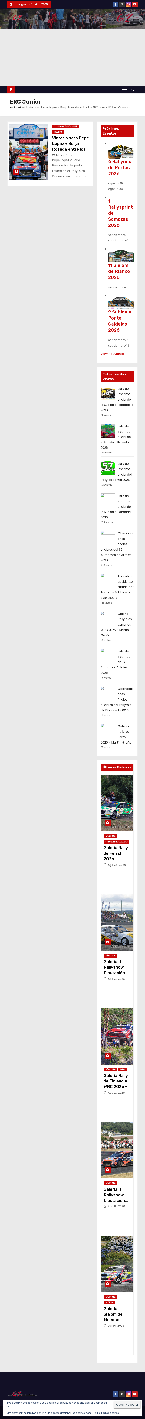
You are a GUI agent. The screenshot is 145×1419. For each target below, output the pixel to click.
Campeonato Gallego (116, 841)
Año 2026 (111, 836)
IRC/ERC (58, 132)
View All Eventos (113, 354)
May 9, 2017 (64, 155)
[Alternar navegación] (124, 89)
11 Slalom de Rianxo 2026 (119, 271)
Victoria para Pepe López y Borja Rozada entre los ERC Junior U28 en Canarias (70, 149)
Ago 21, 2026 (116, 979)
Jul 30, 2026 (116, 1326)
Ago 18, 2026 (116, 1206)
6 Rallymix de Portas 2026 (119, 167)
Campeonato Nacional (65, 126)
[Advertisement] (72, 57)
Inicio (13, 107)
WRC (122, 1069)
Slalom (109, 1302)
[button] (133, 89)
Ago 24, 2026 (117, 865)
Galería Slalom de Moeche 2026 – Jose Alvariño (116, 1319)
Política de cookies (108, 1412)
